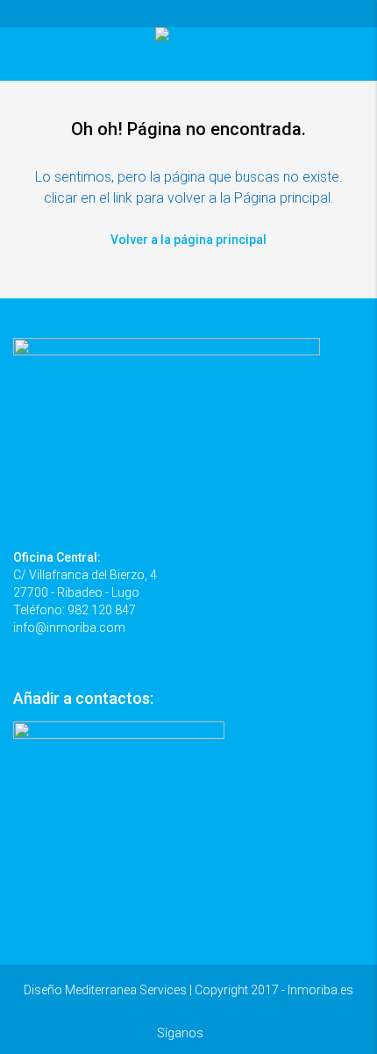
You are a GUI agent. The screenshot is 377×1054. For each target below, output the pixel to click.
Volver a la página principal (188, 240)
